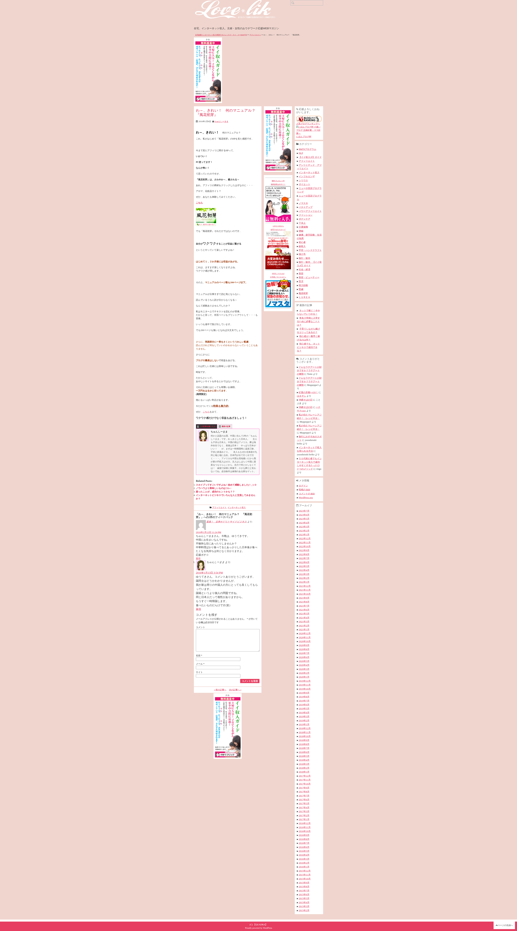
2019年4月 (304, 712)
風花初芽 (303, 293)
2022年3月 (304, 574)
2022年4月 (304, 570)
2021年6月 (304, 610)
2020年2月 (304, 673)
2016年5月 (304, 851)
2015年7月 (304, 890)
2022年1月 (304, 582)
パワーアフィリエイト (310, 211)
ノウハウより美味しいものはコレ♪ (213, 488)
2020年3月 (304, 669)
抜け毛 (302, 254)
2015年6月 (304, 894)
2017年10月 (305, 784)
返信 (198, 558)
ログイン (303, 485)
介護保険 (303, 227)
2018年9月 (304, 740)
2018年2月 (304, 768)
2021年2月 (304, 625)
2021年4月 (304, 617)
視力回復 (303, 285)
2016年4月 (304, 855)
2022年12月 (305, 538)
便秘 (301, 231)
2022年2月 (304, 578)
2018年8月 (304, 744)
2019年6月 (304, 704)
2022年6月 (304, 562)
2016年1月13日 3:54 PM (209, 572)
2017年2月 (304, 815)
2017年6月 (304, 799)
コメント (200, 627)
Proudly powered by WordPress (258, 928)
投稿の (304, 489)
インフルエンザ (307, 176)
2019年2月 (304, 720)
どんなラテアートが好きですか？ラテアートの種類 (309, 370)
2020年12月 (305, 633)
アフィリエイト (255, 35)
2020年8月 (304, 649)
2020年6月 (304, 657)
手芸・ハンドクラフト (310, 250)
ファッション (305, 215)
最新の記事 (226, 426)
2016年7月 (304, 843)
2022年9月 (304, 550)
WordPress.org (306, 497)
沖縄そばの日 (305, 400)
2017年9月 (304, 788)
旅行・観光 (304, 258)
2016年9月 (304, 835)
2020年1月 (304, 677)
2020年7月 (304, 653)
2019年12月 (305, 681)
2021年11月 (305, 590)
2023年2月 (304, 530)
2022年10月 (305, 546)
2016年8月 (304, 839)
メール (200, 664)
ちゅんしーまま (221, 121)
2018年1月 (304, 772)
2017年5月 (304, 803)
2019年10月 (305, 689)
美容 (301, 273)
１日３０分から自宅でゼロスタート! (278, 227)
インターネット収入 (237, 507)
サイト (199, 672)
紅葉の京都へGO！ (308, 392)
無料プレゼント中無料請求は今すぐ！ (278, 182)
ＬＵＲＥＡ (304, 297)
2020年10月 (305, 641)
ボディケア (304, 219)
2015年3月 (304, 906)
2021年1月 (304, 629)
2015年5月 (304, 898)
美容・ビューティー (309, 277)
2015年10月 (305, 879)
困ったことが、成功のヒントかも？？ (215, 491)
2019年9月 (304, 693)
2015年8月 (304, 886)
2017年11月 (305, 780)
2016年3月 (304, 859)
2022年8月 (304, 554)
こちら (199, 202)
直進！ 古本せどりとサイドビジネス (226, 521)
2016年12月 (305, 823)
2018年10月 (305, 736)
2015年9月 (304, 882)
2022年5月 (304, 566)
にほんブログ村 (303, 136)
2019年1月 (304, 724)
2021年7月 (304, 606)
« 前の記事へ (220, 690)
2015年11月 (305, 875)
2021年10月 (305, 594)
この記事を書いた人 (207, 426)
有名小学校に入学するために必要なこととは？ (308, 321)
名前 (199, 655)
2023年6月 (304, 515)
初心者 (302, 242)
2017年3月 (304, 811)
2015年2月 (304, 910)
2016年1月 (304, 867)
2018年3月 (304, 764)
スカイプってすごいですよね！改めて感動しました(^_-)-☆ (226, 485)
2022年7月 (304, 558)
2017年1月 (304, 819)
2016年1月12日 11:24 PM (208, 532)
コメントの (307, 493)
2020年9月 (304, 645)
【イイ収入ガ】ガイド (310, 157)
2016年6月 (304, 847)
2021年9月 (304, 598)
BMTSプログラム (307, 149)
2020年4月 (304, 665)
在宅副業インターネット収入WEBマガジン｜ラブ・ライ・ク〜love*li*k (221, 35)
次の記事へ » (235, 690)
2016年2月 (304, 863)
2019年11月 (305, 685)
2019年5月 (304, 708)
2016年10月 (305, 831)
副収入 (302, 246)
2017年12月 (305, 776)
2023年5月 (304, 518)
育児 (301, 281)
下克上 (302, 223)
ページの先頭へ (505, 925)
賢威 (301, 289)
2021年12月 (305, 586)
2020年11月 (305, 637)
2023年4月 (304, 523)
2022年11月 (305, 542)
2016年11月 (305, 827)
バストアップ (305, 207)
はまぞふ (301, 396)
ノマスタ (303, 203)
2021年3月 (304, 621)
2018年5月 (304, 756)
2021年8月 (304, 602)
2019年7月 (304, 701)
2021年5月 (304, 613)
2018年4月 (304, 760)
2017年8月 (304, 791)
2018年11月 (305, 732)
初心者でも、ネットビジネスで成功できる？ (308, 347)
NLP (301, 153)
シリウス (303, 180)
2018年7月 (304, 748)
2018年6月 (304, 752)
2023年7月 (304, 511)
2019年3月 (304, 716)
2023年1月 (304, 534)
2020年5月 (304, 661)
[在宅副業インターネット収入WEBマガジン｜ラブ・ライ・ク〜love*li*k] (242, 2)
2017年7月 (304, 795)
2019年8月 (304, 696)
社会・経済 (304, 269)
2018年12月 (305, 728)
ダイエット (304, 184)
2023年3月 (304, 526)
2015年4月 (304, 902)
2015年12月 (305, 871)
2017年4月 (304, 807)
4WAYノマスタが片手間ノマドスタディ (278, 275)
